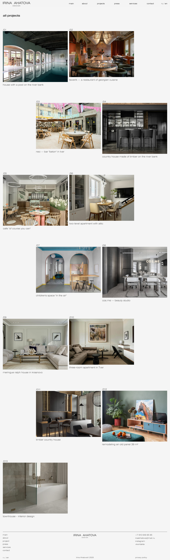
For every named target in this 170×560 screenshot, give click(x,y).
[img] (16, 4)
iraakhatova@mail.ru (145, 538)
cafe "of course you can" (17, 228)
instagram (140, 541)
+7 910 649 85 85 (143, 535)
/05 (5, 173)
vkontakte (140, 544)
